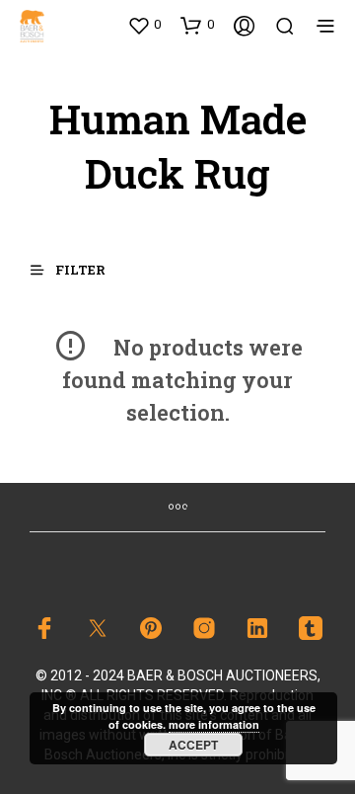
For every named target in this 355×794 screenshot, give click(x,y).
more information (214, 724)
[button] (144, 25)
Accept (193, 745)
